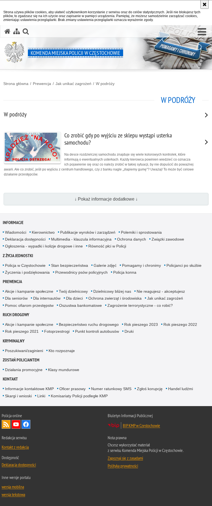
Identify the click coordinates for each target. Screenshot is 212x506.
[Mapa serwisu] (16, 31)
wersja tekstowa (13, 494)
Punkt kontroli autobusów (97, 331)
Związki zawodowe (168, 239)
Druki (129, 331)
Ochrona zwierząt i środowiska (115, 298)
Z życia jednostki (18, 256)
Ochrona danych (131, 239)
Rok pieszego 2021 (22, 331)
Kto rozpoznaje (62, 350)
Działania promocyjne (24, 369)
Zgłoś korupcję (150, 389)
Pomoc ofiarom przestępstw (29, 305)
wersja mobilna (13, 486)
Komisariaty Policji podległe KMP (79, 396)
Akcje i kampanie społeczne (29, 291)
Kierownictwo (43, 232)
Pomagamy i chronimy (141, 265)
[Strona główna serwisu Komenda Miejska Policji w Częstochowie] (7, 31)
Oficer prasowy (72, 389)
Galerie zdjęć (105, 265)
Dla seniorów (16, 298)
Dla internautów (46, 298)
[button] (202, 32)
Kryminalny (14, 341)
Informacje (13, 222)
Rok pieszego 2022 (180, 324)
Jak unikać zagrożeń (73, 83)
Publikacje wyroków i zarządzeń (87, 232)
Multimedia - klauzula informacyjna (81, 239)
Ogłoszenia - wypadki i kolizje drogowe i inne (44, 246)
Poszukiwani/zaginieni (24, 350)
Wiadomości (15, 232)
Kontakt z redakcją (15, 447)
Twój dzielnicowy (73, 291)
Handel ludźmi (180, 389)
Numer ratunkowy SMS (111, 389)
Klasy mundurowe (63, 369)
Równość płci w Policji (107, 246)
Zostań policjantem (21, 360)
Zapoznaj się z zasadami (125, 458)
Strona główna (15, 83)
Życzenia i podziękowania (27, 272)
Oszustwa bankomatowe (80, 305)
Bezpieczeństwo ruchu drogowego (89, 324)
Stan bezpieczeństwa (69, 265)
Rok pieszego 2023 (141, 324)
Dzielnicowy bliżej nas (112, 291)
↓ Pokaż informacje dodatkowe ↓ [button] (106, 199)
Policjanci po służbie (184, 265)
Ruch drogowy (16, 315)
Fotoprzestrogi (57, 331)
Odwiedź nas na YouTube (16, 424)
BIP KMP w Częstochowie (141, 425)
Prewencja (42, 83)
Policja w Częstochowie (25, 265)
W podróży (105, 83)
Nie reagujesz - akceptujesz (161, 291)
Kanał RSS (6, 424)
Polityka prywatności (123, 465)
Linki (41, 396)
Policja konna (124, 272)
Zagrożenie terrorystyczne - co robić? (140, 305)
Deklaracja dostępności (25, 239)
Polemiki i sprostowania (141, 232)
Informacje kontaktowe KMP (29, 389)
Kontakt (10, 379)
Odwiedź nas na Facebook (26, 424)
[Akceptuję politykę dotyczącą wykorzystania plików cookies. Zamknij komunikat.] (204, 4)
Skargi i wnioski (18, 396)
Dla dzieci (74, 298)
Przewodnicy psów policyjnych (81, 272)
